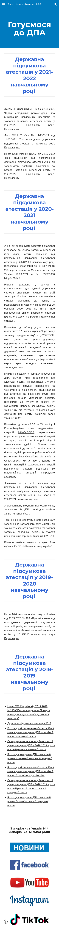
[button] (4, 4)
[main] (29, 28)
